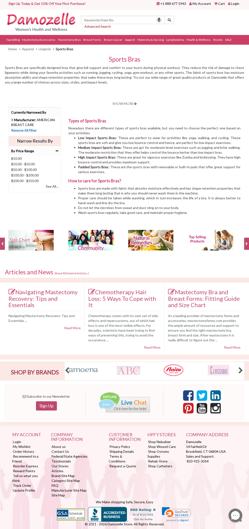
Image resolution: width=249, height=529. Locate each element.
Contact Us (60, 451)
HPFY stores (161, 434)
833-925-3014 (198, 461)
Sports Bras (124, 59)
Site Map (58, 495)
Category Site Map (66, 481)
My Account (202, 3)
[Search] (169, 20)
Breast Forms (92, 40)
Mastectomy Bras (69, 40)
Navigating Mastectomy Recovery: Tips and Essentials (43, 298)
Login (235, 3)
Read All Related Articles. (71, 273)
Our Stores (60, 466)
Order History (23, 451)
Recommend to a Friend (25, 458)
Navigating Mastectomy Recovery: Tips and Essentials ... (42, 318)
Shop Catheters (160, 466)
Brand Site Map (63, 476)
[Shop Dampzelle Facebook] (188, 397)
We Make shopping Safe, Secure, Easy (124, 502)
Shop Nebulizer (159, 442)
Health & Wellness (199, 40)
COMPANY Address (207, 434)
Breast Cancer (113, 40)
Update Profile (24, 490)
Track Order (22, 485)
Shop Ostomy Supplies (158, 453)
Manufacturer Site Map (69, 490)
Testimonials (61, 461)
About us (59, 447)
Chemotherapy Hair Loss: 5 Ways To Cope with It (122, 298)
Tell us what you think (25, 478)
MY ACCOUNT (26, 434)
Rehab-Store (158, 461)
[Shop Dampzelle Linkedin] (215, 397)
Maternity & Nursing (150, 40)
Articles (57, 471)
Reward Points (24, 471)
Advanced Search (97, 26)
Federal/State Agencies (70, 456)
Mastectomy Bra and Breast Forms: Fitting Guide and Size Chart (204, 298)
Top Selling (13, 40)
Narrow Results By (35, 140)
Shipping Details (121, 451)
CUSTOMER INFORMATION (124, 437)
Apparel (130, 40)
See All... (52, 186)
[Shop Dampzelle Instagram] (215, 409)
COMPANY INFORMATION (67, 437)
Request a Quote (122, 466)
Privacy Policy (119, 447)
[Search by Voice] (159, 20)
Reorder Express (25, 466)
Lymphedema (175, 40)
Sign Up (46, 405)
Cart (221, 3)
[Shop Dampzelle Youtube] (202, 409)
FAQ (55, 485)
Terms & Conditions (117, 458)
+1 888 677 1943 (173, 3)
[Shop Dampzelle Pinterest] (188, 409)
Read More (72, 328)
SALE (228, 40)
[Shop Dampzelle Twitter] (202, 397)
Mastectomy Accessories (38, 40)
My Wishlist (22, 447)
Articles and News (47, 272)
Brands (218, 40)
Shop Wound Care (162, 447)
